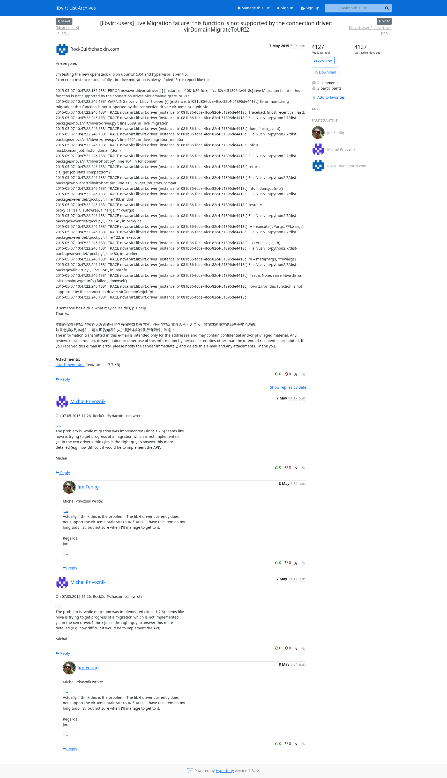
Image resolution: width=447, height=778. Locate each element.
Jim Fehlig (88, 487)
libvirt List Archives (76, 8)
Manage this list (255, 7)
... (59, 425)
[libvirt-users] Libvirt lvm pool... (370, 30)
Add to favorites (331, 97)
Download (327, 72)
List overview (323, 60)
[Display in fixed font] (295, 374)
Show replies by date (288, 387)
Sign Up (312, 7)
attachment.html (70, 364)
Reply (64, 379)
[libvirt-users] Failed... (67, 30)
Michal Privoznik (88, 401)
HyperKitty (225, 770)
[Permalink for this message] (303, 374)
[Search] (387, 8)
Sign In (286, 7)
